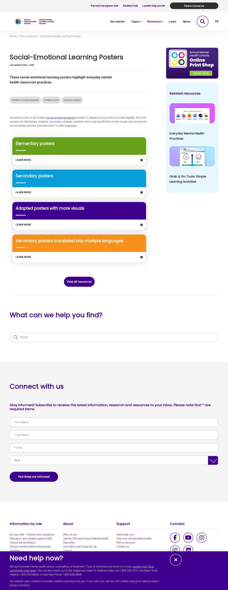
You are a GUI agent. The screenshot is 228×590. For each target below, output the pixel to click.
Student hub (130, 5)
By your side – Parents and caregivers (32, 534)
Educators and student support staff (31, 538)
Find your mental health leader (134, 538)
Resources (154, 21)
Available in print (51, 100)
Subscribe (69, 542)
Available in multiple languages (25, 100)
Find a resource (194, 6)
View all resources (79, 281)
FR (216, 21)
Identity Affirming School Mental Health (85, 538)
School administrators (23, 542)
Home (13, 36)
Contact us (123, 546)
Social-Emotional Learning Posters (60, 36)
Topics (135, 21)
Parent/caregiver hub (104, 5)
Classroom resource (72, 100)
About (186, 21)
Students (15, 550)
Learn (172, 21)
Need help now (125, 534)
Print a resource (126, 542)
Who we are (70, 534)
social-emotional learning (61, 117)
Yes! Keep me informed (34, 476)
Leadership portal (154, 5)
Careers (67, 550)
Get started (117, 21)
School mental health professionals (30, 546)
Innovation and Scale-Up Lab (80, 546)
